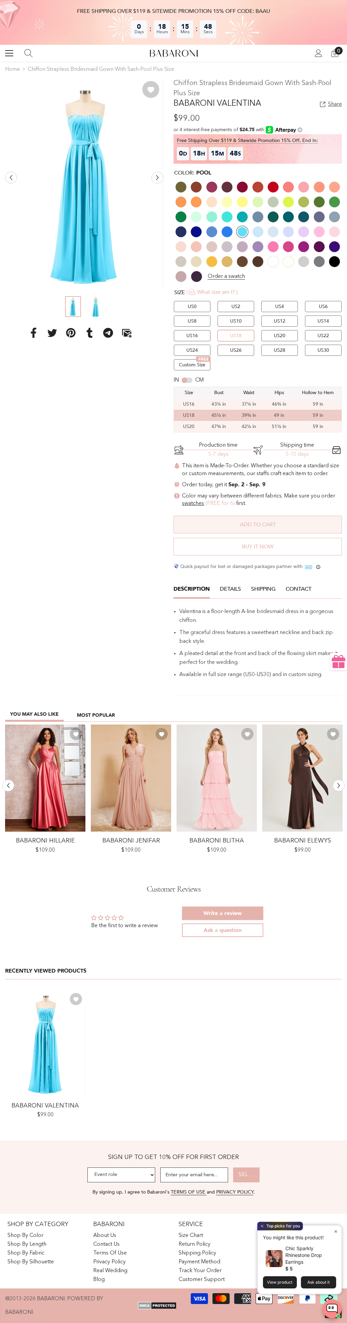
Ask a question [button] (223, 930)
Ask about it (318, 1282)
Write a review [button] (222, 913)
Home (12, 69)
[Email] (127, 332)
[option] (84, 183)
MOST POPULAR (96, 715)
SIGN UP (249, 1175)
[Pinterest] (71, 332)
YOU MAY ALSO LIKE (34, 714)
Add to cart (258, 524)
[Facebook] (33, 332)
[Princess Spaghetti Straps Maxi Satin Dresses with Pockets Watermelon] (45, 778)
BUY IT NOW (257, 546)
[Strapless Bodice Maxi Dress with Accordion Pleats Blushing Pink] (217, 778)
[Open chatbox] (332, 1308)
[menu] (9, 53)
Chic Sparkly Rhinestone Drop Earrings (303, 1255)
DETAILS (230, 589)
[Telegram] (108, 332)
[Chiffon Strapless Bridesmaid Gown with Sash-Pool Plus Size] (45, 1043)
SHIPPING (263, 589)
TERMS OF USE (189, 1192)
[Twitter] (52, 332)
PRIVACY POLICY (234, 1192)
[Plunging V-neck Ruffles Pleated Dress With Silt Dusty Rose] (131, 778)
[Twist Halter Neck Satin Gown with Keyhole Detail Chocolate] (302, 778)
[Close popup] (336, 1231)
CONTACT (298, 589)
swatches (193, 503)
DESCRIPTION (192, 589)
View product (279, 1282)
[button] (11, 178)
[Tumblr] (89, 332)
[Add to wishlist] (150, 89)
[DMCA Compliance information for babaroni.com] (157, 1305)
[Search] (28, 53)
